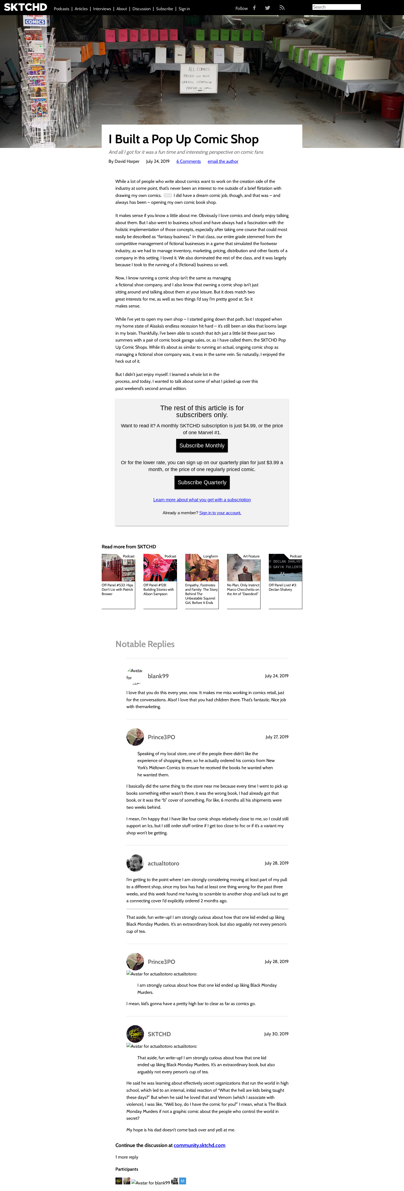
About (122, 8)
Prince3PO (161, 737)
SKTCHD (159, 1034)
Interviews (102, 8)
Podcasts (61, 8)
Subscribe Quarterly (202, 482)
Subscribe (164, 8)
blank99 (158, 676)
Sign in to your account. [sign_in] (220, 512)
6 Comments (188, 161)
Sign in (184, 8)
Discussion (141, 8)
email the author (223, 161)
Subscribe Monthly (202, 445)
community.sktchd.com (199, 1145)
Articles (81, 8)
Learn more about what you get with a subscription (202, 499)
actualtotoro (163, 863)
